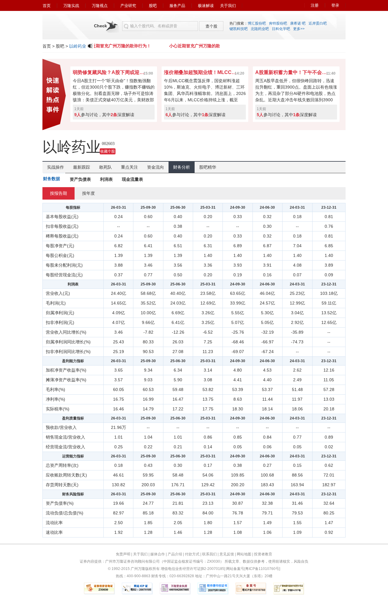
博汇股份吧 (257, 23)
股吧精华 (207, 167)
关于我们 (228, 5)
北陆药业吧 (260, 29)
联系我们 (209, 554)
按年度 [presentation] (88, 193)
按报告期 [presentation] (58, 193)
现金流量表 (132, 179)
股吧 (153, 5)
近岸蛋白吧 (318, 23)
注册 (315, 5)
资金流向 (155, 167)
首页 (47, 5)
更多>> (299, 29)
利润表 (106, 179)
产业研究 (128, 5)
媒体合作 (157, 554)
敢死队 (105, 167)
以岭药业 (77, 46)
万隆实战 (71, 5)
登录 (335, 5)
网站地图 (244, 554)
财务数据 (51, 178)
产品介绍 (175, 554)
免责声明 (123, 554)
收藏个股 (107, 151)
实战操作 (55, 167)
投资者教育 (263, 554)
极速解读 (206, 5)
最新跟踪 (81, 167)
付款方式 (192, 554)
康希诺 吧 (298, 23)
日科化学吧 (281, 29)
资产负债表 (80, 179)
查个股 (211, 26)
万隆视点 (100, 5)
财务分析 (181, 167)
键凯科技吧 (238, 29)
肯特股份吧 (278, 23)
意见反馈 (226, 554)
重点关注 (129, 167)
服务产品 (177, 5)
